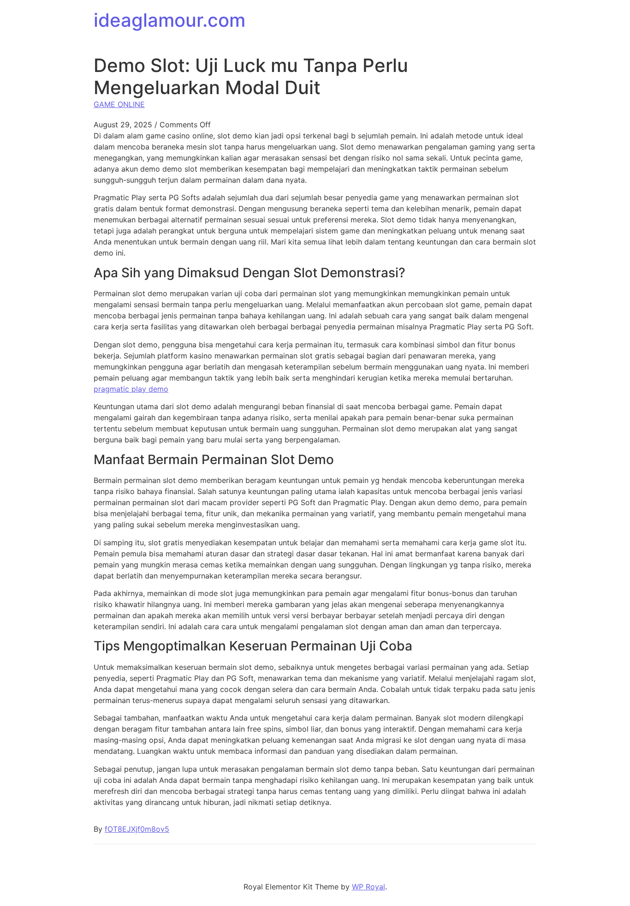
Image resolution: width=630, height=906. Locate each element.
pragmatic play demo (131, 388)
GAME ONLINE (119, 104)
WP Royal (368, 886)
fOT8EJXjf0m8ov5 (137, 829)
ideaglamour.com (169, 20)
